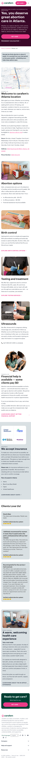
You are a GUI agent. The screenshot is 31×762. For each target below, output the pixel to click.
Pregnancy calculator (10, 41)
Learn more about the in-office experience (15, 683)
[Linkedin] (3, 738)
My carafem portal (10, 757)
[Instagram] (5, 738)
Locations (7, 48)
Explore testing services (10, 295)
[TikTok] (20, 735)
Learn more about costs (10, 495)
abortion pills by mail (16, 132)
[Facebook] (22, 735)
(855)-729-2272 (15, 155)
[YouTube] (28, 735)
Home (2, 48)
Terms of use (15, 755)
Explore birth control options (13, 250)
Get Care (20, 3)
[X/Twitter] (25, 735)
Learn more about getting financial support (11, 415)
